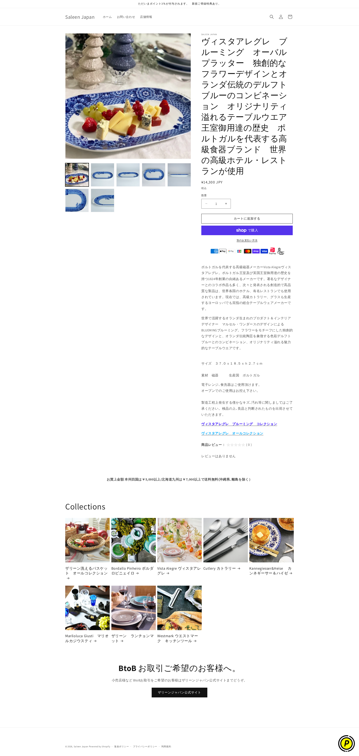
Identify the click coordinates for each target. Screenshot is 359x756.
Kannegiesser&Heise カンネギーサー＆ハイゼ (270, 570)
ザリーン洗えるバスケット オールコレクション (86, 570)
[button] (271, 16)
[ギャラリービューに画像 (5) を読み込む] (179, 175)
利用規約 (166, 746)
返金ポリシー (121, 746)
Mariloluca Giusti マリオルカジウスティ (87, 638)
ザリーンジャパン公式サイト (179, 692)
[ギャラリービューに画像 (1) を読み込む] (77, 175)
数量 (204, 195)
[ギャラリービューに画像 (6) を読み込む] (77, 200)
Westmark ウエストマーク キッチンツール (177, 638)
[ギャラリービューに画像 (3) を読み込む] (128, 175)
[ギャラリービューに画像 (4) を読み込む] (153, 175)
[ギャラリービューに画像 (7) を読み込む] (102, 200)
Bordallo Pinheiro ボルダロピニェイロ (132, 570)
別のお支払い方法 (247, 240)
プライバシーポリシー (145, 746)
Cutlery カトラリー (219, 568)
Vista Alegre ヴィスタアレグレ (179, 570)
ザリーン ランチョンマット (132, 638)
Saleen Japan (81, 746)
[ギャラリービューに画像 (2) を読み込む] (102, 175)
